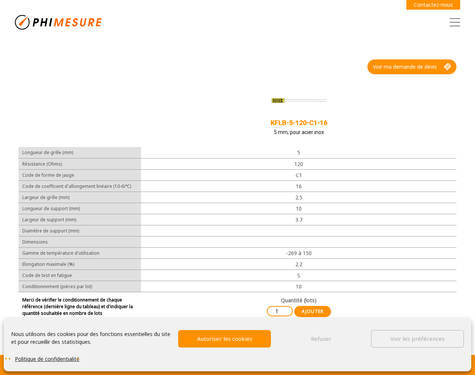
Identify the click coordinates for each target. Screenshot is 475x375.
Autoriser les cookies (224, 338)
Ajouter (313, 311)
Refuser (321, 338)
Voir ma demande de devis (405, 66)
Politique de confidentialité (47, 358)
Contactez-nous (433, 4)
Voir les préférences (417, 338)
